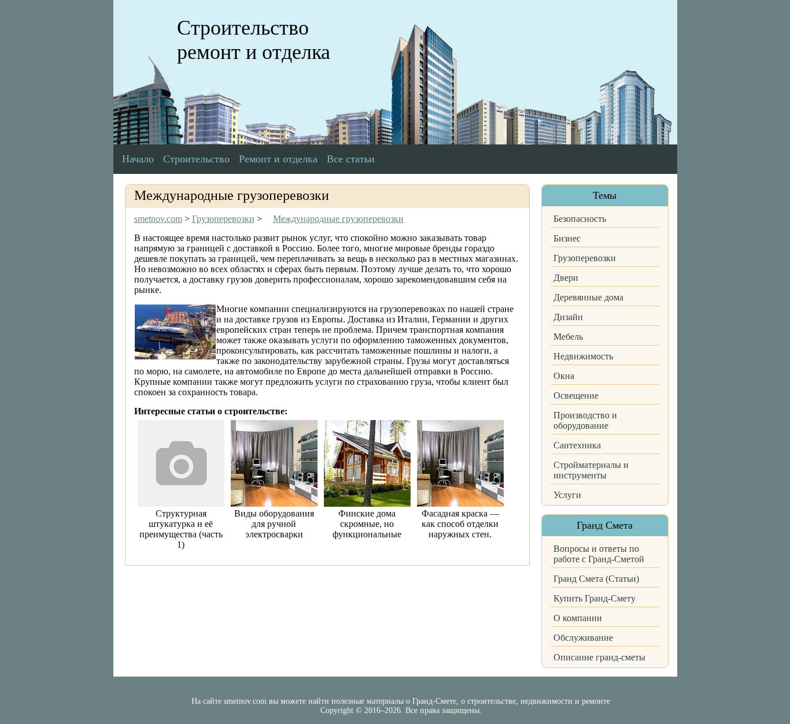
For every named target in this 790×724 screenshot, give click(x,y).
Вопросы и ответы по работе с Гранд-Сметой (598, 554)
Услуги (567, 495)
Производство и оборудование (585, 420)
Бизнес (567, 238)
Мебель (568, 336)
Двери (565, 278)
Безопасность (579, 219)
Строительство (196, 159)
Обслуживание (583, 638)
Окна (563, 376)
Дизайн (568, 317)
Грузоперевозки (584, 258)
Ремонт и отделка (278, 159)
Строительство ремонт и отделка (253, 40)
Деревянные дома (588, 297)
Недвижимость (583, 356)
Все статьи (351, 159)
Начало (138, 159)
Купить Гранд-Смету (594, 598)
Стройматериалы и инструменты (591, 470)
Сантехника (577, 445)
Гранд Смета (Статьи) (596, 579)
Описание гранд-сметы (599, 657)
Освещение (576, 395)
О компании (577, 618)
